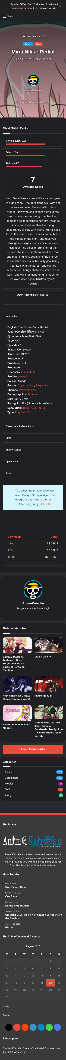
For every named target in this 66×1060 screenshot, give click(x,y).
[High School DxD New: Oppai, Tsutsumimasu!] (17, 684)
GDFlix (12, 523)
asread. (23, 376)
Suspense (42, 385)
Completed (11, 777)
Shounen (33, 394)
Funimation (28, 372)
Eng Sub (20, 412)
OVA (42, 36)
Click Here (47, 504)
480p (25, 408)
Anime (35, 36)
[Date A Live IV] (48, 645)
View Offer (46, 8)
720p (33, 408)
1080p (42, 408)
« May (6, 1006)
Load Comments (33, 749)
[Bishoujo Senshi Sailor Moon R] (17, 713)
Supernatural (26, 385)
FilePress (33, 523)
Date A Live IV (42, 656)
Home (26, 36)
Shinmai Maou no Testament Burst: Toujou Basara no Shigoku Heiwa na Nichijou (13, 663)
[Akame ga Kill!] (48, 684)
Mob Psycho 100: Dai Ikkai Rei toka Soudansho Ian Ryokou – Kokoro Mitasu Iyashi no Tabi (48, 729)
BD (29, 412)
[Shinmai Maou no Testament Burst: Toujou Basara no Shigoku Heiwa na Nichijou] (17, 645)
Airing (8, 795)
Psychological (27, 390)
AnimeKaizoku (33, 90)
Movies (9, 783)
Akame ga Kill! (43, 695)
